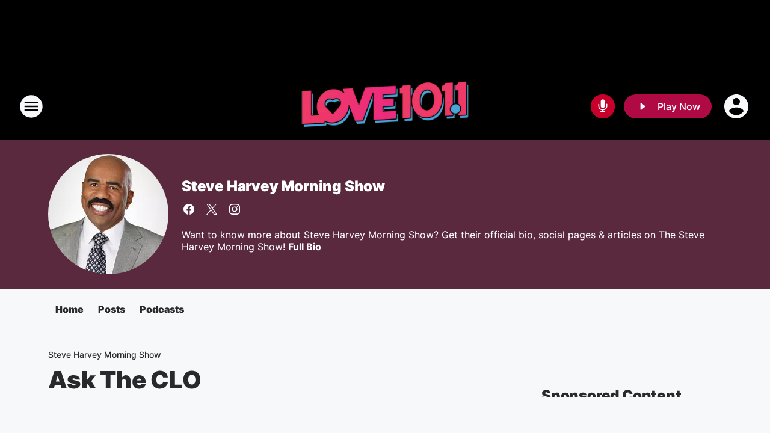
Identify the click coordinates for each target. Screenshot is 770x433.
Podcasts (162, 309)
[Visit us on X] (212, 209)
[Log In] (737, 106)
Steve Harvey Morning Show (283, 186)
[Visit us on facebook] (189, 209)
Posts (111, 309)
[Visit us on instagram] (234, 209)
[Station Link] (385, 107)
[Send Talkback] (603, 106)
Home (69, 309)
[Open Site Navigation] (31, 106)
